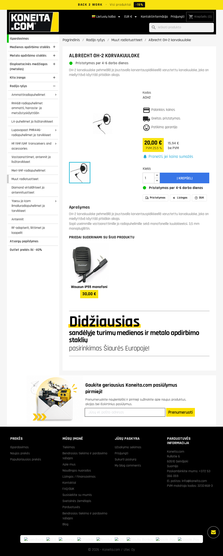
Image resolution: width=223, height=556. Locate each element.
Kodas (147, 92)
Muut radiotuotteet (25, 179)
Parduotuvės (71, 507)
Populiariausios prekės (25, 459)
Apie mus (69, 464)
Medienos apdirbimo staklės (30, 47)
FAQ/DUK (68, 489)
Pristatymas (158, 198)
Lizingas (182, 198)
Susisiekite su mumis (77, 495)
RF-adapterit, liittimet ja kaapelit (28, 230)
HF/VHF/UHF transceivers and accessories (31, 146)
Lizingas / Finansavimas (79, 476)
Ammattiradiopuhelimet (28, 95)
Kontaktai (69, 482)
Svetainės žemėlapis (77, 501)
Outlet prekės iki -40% (26, 250)
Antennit (18, 219)
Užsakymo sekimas (128, 447)
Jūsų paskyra (127, 438)
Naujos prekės (20, 453)
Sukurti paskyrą (125, 459)
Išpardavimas (19, 38)
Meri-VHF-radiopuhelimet (29, 170)
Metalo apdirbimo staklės (28, 55)
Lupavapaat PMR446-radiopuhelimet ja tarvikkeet (31, 132)
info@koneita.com (194, 481)
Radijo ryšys (18, 86)
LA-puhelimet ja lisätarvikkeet (32, 121)
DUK (201, 198)
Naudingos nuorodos (77, 470)
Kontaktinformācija (154, 16)
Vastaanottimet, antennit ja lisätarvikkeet (31, 159)
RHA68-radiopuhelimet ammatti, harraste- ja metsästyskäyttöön (27, 108)
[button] (168, 156)
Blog (65, 524)
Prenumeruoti (180, 412)
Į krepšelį (185, 178)
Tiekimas (69, 447)
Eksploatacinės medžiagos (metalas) (28, 66)
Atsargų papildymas (24, 241)
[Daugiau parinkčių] (213, 532)
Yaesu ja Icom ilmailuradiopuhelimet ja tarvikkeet (28, 206)
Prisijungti (177, 16)
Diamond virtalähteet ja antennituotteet (28, 190)
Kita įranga (17, 77)
